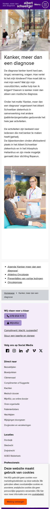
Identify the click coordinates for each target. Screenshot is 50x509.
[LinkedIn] (21, 350)
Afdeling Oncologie (18, 274)
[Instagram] (14, 350)
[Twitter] (41, 350)
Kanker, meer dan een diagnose (10, 4)
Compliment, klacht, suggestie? (21, 330)
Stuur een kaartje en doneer (19, 335)
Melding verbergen (15, 501)
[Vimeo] (34, 350)
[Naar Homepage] (25, 7)
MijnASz (14, 323)
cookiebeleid (38, 494)
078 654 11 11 (17, 316)
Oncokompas (15, 282)
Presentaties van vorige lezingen (25, 278)
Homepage (9, 293)
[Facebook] (7, 350)
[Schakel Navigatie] (45, 4)
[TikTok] (27, 350)
